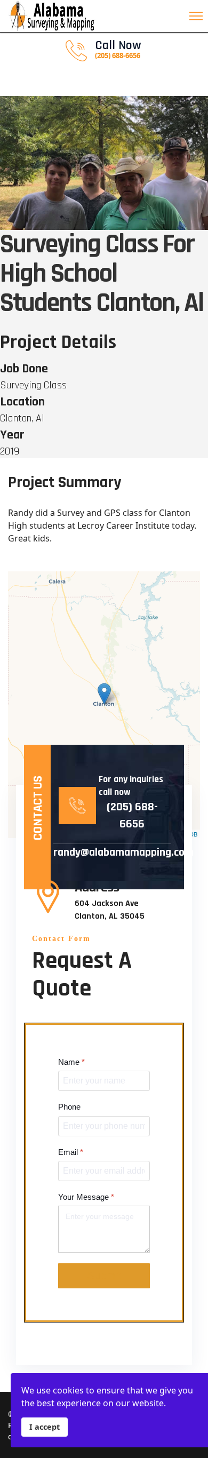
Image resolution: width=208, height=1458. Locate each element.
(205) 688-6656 (132, 816)
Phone (69, 1106)
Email (70, 1152)
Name (71, 1061)
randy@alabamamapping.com (112, 852)
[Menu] (198, 16)
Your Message (86, 1196)
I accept (44, 1427)
